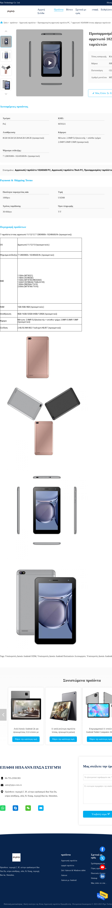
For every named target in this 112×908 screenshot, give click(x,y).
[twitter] (102, 858)
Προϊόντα (58, 9)
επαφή (95, 9)
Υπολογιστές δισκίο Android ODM (20, 656)
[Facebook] (102, 849)
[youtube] (102, 867)
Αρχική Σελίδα (41, 11)
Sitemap (94, 878)
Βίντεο (69, 9)
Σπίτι (6, 23)
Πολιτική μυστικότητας (13, 904)
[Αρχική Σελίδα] (11, 11)
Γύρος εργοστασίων (98, 868)
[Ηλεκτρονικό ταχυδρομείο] (44, 810)
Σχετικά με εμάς (81, 11)
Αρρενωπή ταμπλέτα (27, 23)
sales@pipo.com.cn (13, 785)
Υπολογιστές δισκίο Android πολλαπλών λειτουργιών (61, 656)
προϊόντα (13, 23)
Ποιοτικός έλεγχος (98, 873)
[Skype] (19, 810)
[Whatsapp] (6, 810)
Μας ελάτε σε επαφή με (99, 883)
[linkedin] (102, 876)
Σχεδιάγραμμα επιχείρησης (99, 863)
